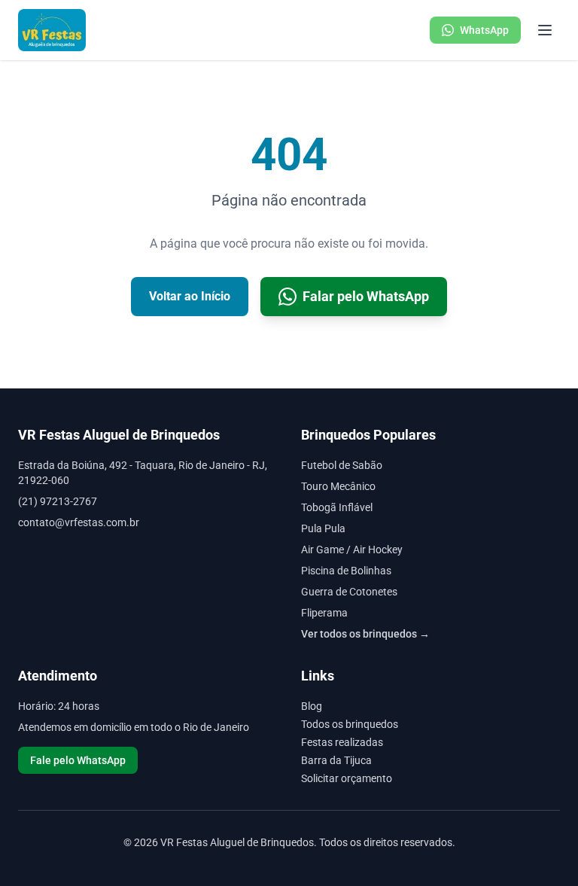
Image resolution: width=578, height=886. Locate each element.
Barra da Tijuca (336, 760)
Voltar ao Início (189, 296)
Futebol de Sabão (341, 465)
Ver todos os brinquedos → (365, 634)
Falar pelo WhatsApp (366, 296)
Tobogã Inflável (337, 507)
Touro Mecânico (338, 486)
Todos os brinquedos (349, 724)
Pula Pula (323, 528)
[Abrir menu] (545, 30)
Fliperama (324, 613)
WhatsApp (484, 30)
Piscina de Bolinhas (346, 571)
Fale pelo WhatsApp (78, 760)
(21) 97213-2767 (57, 501)
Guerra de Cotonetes (349, 592)
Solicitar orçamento (346, 778)
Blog (311, 706)
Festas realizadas (342, 742)
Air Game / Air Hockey (352, 549)
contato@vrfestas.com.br (78, 522)
